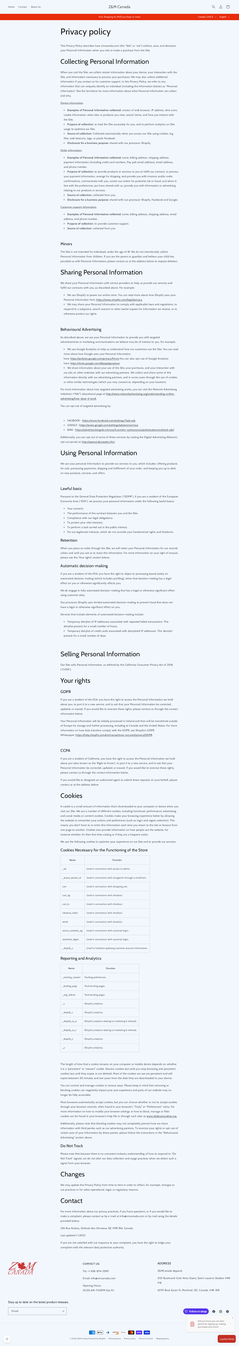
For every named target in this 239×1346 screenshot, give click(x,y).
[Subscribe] (62, 1311)
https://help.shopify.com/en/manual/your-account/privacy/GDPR (114, 735)
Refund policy (115, 1338)
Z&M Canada (82, 1338)
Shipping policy (162, 1338)
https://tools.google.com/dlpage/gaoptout (95, 363)
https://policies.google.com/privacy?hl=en (94, 358)
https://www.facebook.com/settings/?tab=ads (109, 420)
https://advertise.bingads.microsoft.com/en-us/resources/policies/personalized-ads (124, 429)
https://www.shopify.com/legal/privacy (119, 299)
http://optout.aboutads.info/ (98, 441)
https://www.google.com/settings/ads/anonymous (108, 425)
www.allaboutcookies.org (161, 1116)
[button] (213, 6)
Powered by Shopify (97, 1338)
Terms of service (146, 1338)
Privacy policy (130, 1338)
